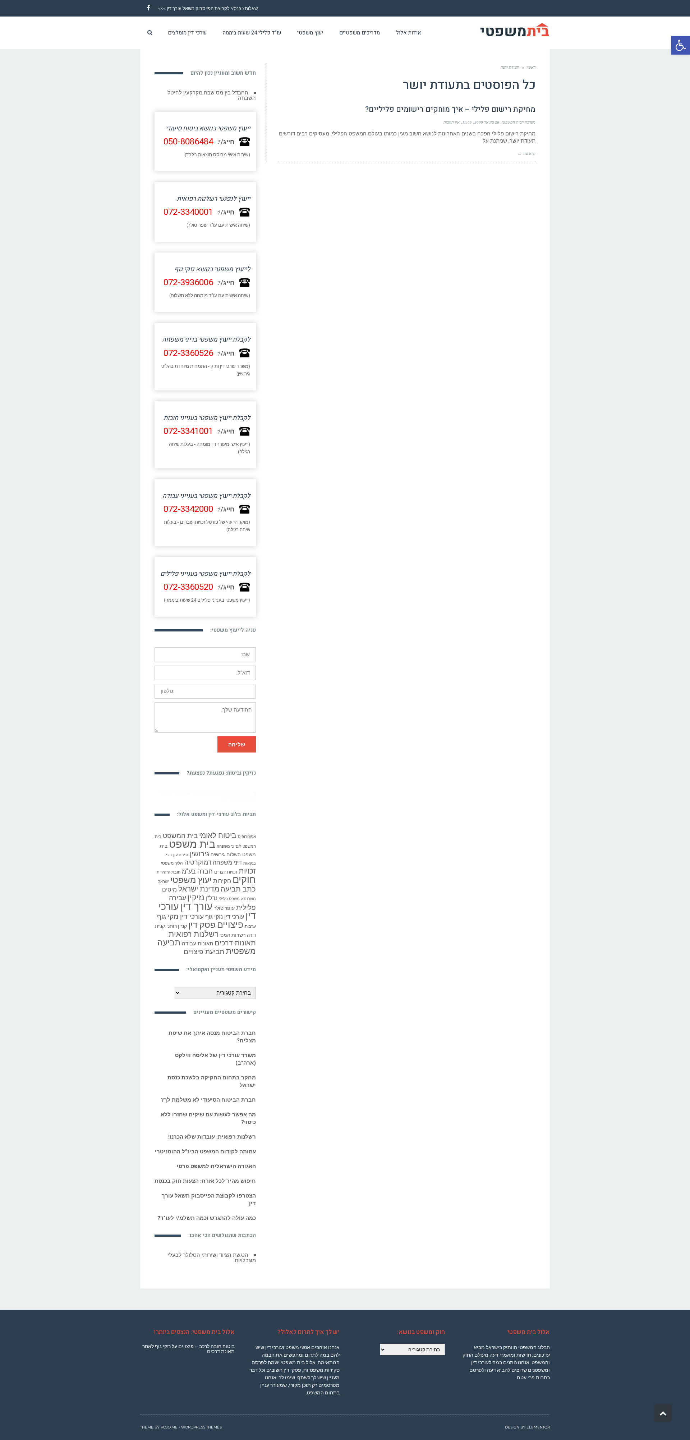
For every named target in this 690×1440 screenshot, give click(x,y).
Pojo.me (169, 1416)
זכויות (247, 865)
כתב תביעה (238, 883)
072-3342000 (188, 509)
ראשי (531, 67)
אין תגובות (451, 122)
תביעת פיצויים (204, 946)
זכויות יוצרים (225, 866)
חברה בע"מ (197, 866)
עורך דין (196, 901)
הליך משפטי (172, 857)
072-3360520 (188, 587)
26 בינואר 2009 (486, 122)
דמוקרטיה (197, 857)
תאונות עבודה (197, 938)
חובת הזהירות (168, 867)
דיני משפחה (227, 857)
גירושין (199, 848)
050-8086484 (188, 141)
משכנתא (248, 893)
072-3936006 (188, 282)
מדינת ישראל (198, 883)
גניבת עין (180, 849)
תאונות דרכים (235, 938)
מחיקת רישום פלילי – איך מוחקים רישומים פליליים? (450, 109)
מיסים (169, 884)
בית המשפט (180, 830)
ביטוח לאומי (217, 829)
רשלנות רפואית (194, 928)
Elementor (538, 1416)
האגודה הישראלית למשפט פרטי (216, 1161)
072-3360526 (188, 353)
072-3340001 (188, 212)
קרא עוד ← (526, 153)
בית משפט (192, 839)
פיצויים (230, 919)
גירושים (218, 849)
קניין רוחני (176, 920)
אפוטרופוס (247, 831)
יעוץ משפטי (191, 874)
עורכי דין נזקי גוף (224, 911)
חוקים (244, 874)
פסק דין (202, 919)
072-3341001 (188, 431)
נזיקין (196, 892)
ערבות (250, 920)
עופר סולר (224, 903)
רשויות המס (232, 929)
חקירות (222, 875)
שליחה (236, 744)
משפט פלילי (229, 893)
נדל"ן (211, 892)
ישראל (163, 876)
